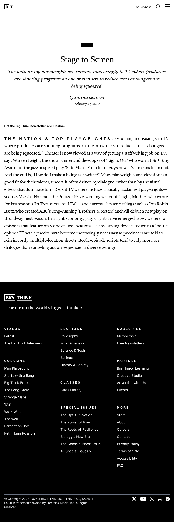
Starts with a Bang (19, 375)
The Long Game (17, 390)
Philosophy (69, 336)
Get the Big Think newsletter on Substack (34, 126)
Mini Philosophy (16, 368)
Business (67, 358)
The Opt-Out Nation (76, 415)
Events (122, 390)
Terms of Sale (128, 451)
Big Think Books (17, 383)
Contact (123, 437)
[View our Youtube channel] (143, 499)
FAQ (120, 465)
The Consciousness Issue (80, 444)
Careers (123, 429)
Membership (127, 336)
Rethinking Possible (19, 433)
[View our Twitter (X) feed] (134, 499)
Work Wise (12, 411)
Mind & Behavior (73, 343)
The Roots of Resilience (79, 429)
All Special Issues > (75, 451)
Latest (9, 336)
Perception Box (16, 426)
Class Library (70, 390)
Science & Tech (72, 350)
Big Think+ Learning (133, 368)
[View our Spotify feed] (168, 499)
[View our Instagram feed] (152, 499)
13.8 (7, 404)
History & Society (74, 365)
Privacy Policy (128, 444)
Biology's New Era (75, 437)
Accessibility (127, 458)
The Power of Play (75, 422)
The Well (11, 419)
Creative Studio (129, 375)
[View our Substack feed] (160, 499)
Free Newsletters (130, 343)
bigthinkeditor (89, 97)
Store (121, 415)
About (122, 422)
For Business (143, 7)
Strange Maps (15, 397)
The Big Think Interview (23, 343)
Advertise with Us (131, 383)
